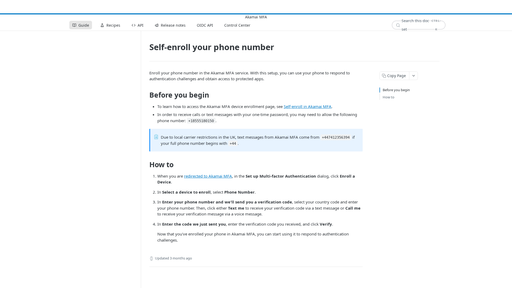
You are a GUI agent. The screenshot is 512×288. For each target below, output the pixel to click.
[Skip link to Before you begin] (145, 95)
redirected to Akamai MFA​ (208, 176)
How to (388, 97)
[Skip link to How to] (145, 164)
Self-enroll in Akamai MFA (307, 106)
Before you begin (396, 89)
